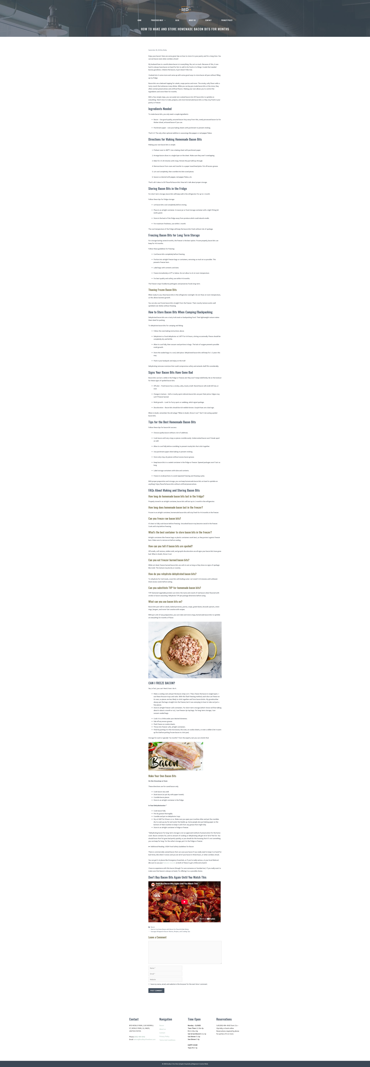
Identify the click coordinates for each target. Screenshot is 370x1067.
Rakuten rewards (169, 863)
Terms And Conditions (167, 1040)
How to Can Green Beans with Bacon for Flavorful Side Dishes (170, 929)
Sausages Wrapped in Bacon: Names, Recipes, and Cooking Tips (170, 931)
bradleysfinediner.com (148, 1039)
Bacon (153, 927)
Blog (177, 20)
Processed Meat (157, 20)
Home (139, 20)
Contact (208, 20)
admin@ (137, 1039)
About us (192, 20)
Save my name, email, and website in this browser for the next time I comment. (179, 984)
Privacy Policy (227, 20)
